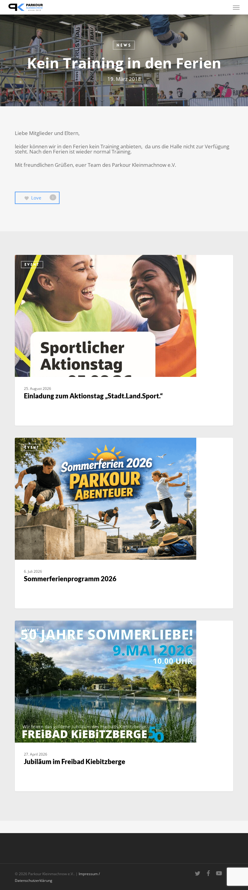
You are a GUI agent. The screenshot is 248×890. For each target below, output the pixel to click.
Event (32, 264)
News (123, 45)
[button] (236, 7)
